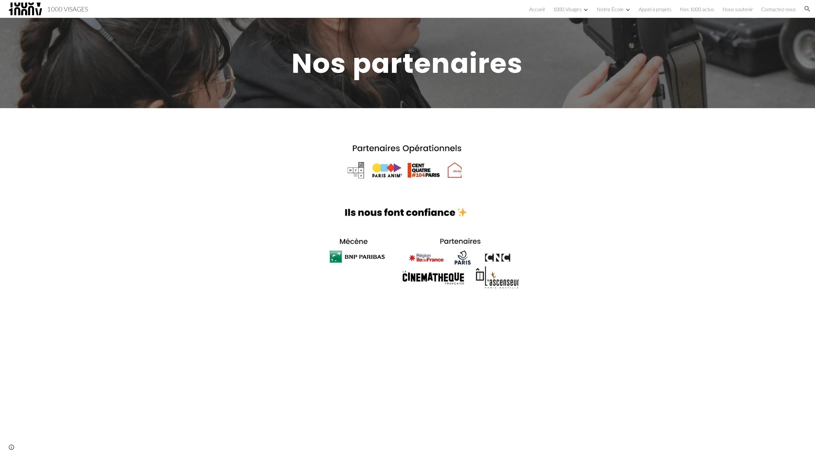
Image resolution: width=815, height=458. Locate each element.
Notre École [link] (610, 9)
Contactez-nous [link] (778, 9)
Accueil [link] (537, 9)
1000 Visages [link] (567, 9)
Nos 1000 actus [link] (697, 9)
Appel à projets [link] (655, 9)
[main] (407, 63)
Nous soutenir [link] (737, 9)
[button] (807, 9)
